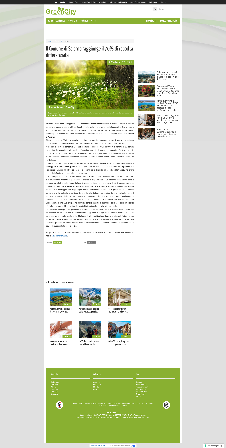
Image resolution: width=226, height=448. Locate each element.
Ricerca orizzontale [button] (168, 20)
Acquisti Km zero (142, 387)
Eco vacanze (141, 389)
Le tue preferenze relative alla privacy (119, 445)
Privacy (53, 387)
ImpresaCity (85, 2)
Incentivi (139, 382)
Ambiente (60, 20)
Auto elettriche (141, 384)
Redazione (55, 382)
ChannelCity (73, 2)
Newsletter (151, 20)
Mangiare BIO (141, 391)
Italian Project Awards (138, 2)
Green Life (72, 20)
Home (50, 20)
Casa (93, 20)
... (170, 2)
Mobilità (84, 20)
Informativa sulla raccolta (98, 445)
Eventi (138, 396)
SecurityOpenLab (99, 2)
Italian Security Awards (157, 2)
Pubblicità (54, 389)
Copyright (54, 384)
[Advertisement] (113, 360)
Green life (91, 242)
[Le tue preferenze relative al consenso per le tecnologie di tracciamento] (213, 446)
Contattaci (54, 391)
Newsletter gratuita (59, 235)
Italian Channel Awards (118, 2)
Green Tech (140, 394)
